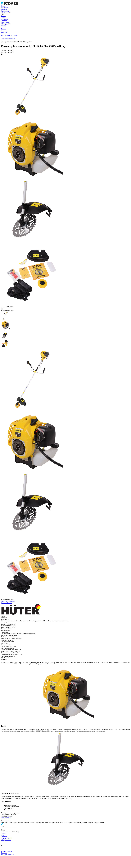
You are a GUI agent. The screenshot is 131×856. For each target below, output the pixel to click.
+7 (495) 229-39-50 (6, 838)
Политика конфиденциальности (7, 853)
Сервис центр (5, 11)
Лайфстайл (4, 32)
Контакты (4, 9)
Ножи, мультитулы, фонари (9, 35)
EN (2, 12)
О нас (2, 835)
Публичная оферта (6, 851)
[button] (9, 827)
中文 (5, 12)
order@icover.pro (6, 840)
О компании (4, 7)
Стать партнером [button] (6, 817)
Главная (3, 16)
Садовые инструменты (8, 38)
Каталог (3, 6)
